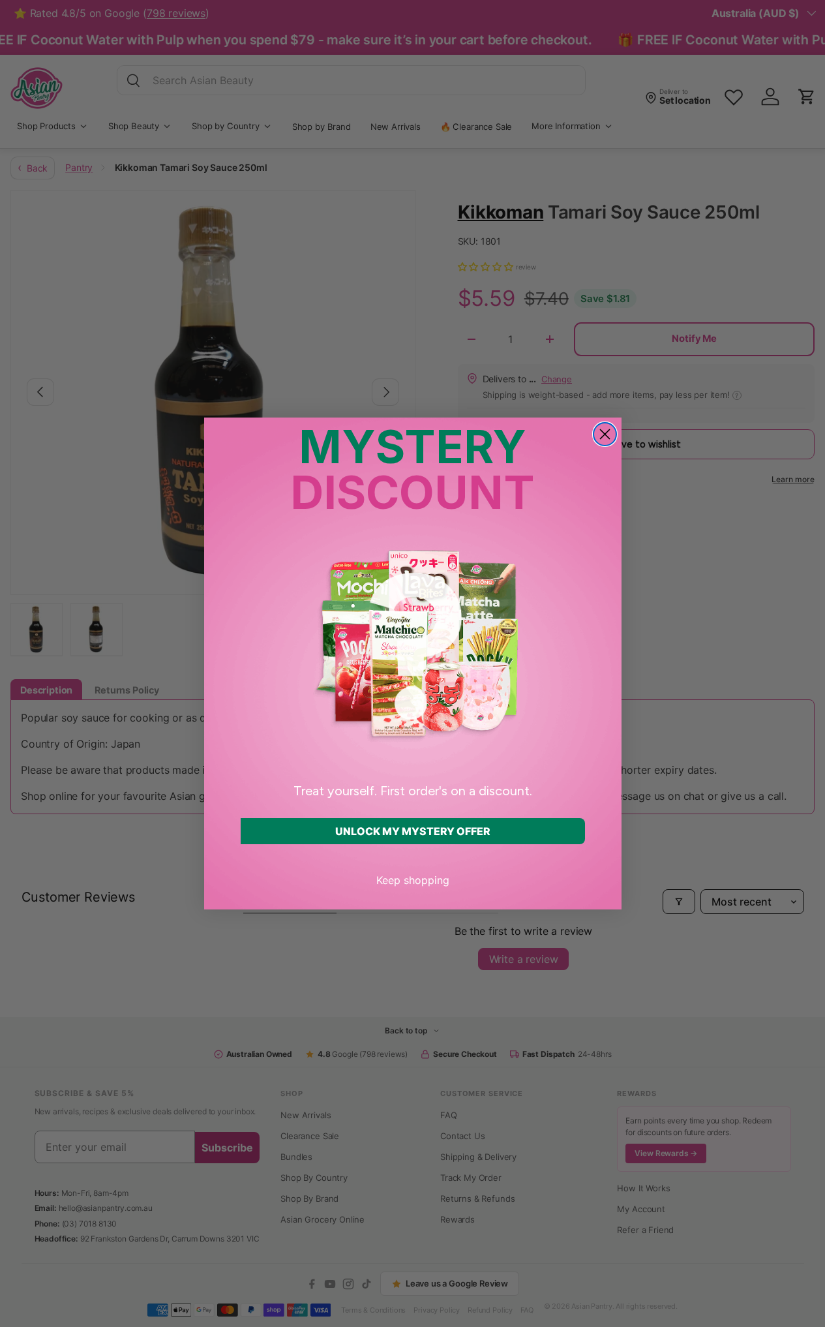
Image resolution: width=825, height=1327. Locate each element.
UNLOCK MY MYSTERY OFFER (412, 831)
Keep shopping (412, 880)
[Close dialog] (604, 434)
